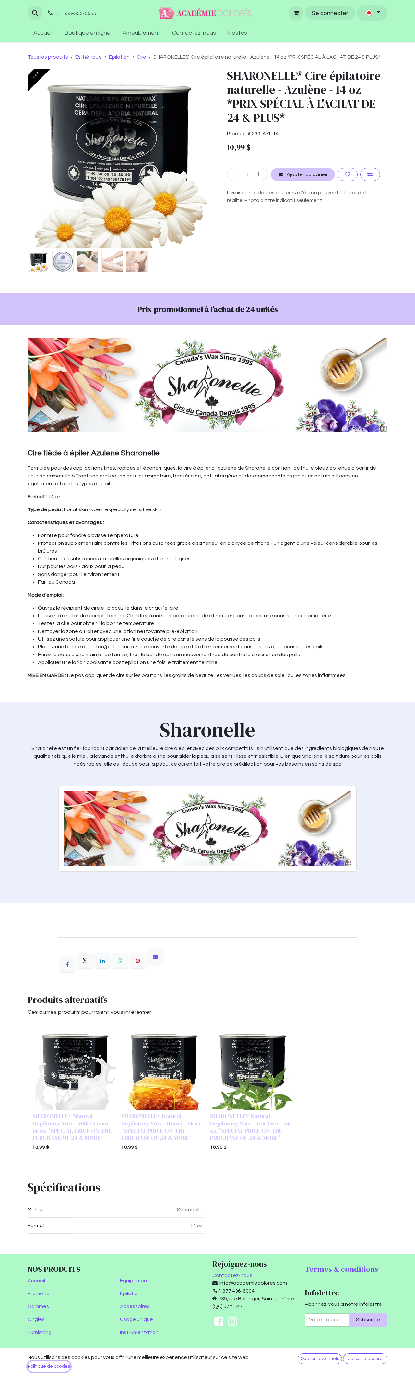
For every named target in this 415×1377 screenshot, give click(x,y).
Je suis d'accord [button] (365, 1358)
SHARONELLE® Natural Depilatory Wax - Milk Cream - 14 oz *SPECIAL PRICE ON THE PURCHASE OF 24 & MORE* (72, 1126)
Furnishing (40, 1332)
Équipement (134, 1280)
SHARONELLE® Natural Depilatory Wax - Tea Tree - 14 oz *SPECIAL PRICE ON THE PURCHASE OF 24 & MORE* (250, 1126)
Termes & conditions (341, 1269)
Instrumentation (139, 1332)
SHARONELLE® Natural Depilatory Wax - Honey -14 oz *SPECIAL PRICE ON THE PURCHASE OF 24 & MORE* (161, 1126)
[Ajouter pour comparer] (370, 174)
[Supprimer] (234, 174)
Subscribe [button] (368, 1319)
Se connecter (330, 13)
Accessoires (134, 1306)
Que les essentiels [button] (320, 1358)
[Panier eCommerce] (296, 13)
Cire (141, 57)
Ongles (36, 1319)
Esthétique (88, 57)
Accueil (36, 1280)
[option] (207, 1090)
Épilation (119, 57)
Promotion (40, 1293)
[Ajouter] (260, 174)
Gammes (38, 1306)
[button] (35, 13)
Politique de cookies (49, 1366)
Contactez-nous (232, 1275)
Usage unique (136, 1319)
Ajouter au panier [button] (307, 174)
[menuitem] (43, 33)
